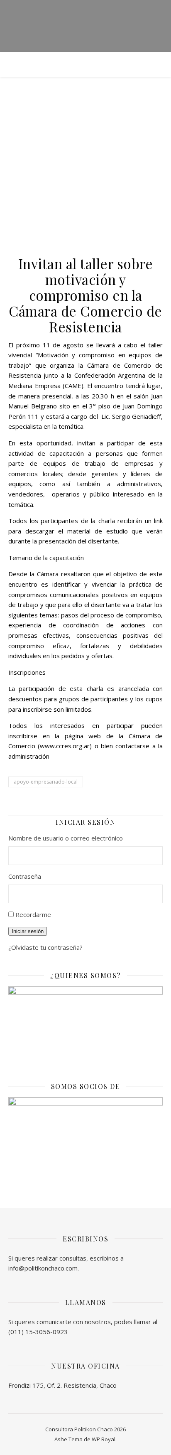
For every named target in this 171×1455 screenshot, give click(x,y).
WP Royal (103, 1439)
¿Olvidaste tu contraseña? (45, 947)
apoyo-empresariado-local (46, 781)
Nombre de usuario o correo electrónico (65, 838)
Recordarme (33, 914)
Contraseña (24, 876)
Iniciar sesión (28, 931)
